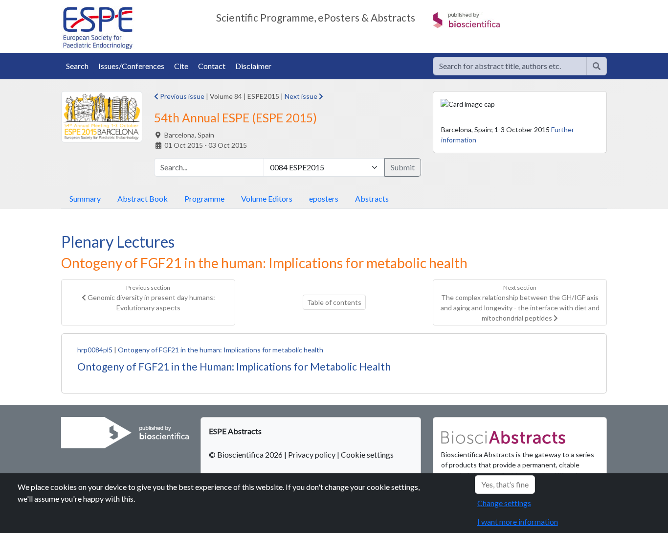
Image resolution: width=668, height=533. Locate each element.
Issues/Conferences (131, 65)
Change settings (504, 503)
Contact (211, 65)
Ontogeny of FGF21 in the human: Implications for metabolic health (220, 350)
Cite (181, 65)
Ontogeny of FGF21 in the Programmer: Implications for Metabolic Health (234, 366)
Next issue (302, 96)
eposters (323, 198)
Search (77, 65)
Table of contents (334, 302)
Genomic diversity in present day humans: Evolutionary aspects (150, 298)
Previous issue (181, 96)
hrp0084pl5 (94, 350)
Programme (204, 198)
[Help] (596, 66)
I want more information (517, 521)
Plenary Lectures (118, 241)
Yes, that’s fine (505, 484)
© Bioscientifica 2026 (246, 454)
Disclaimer (253, 65)
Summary (85, 198)
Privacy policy (311, 454)
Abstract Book (142, 198)
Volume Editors (266, 198)
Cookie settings (367, 454)
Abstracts (372, 198)
